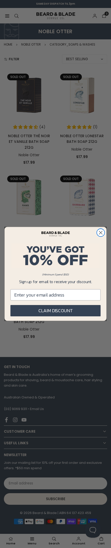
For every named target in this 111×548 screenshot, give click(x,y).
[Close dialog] (101, 233)
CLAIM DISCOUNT (55, 310)
